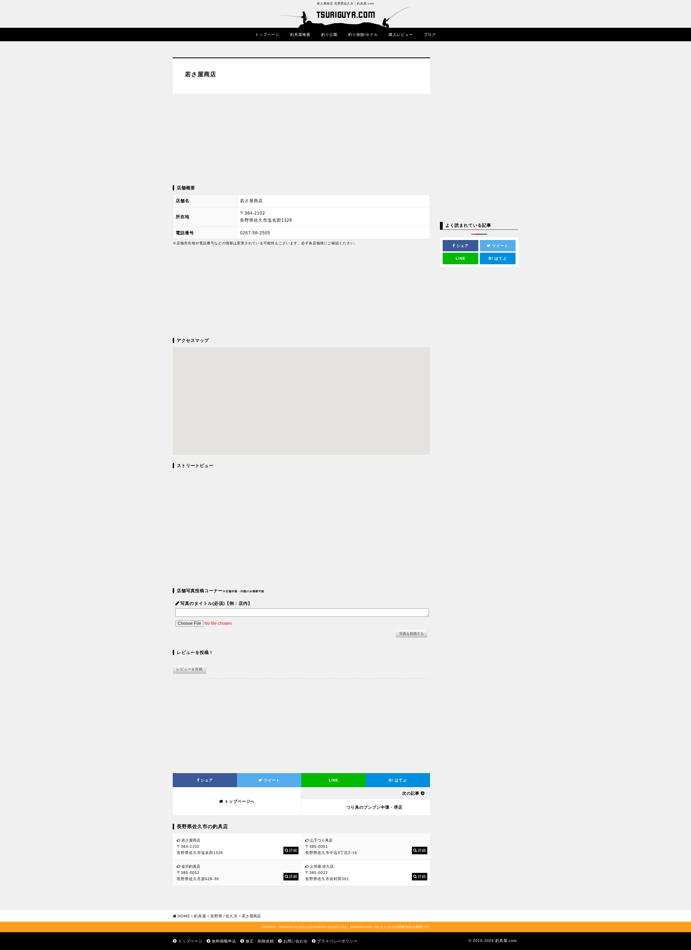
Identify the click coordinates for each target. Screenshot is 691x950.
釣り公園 (329, 34)
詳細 (293, 850)
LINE (333, 780)
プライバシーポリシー (337, 941)
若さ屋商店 (190, 840)
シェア (206, 780)
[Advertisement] (301, 139)
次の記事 (410, 793)
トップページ (267, 34)
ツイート (271, 780)
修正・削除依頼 (260, 941)
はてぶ (398, 780)
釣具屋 (200, 916)
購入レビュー (401, 34)
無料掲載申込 (224, 941)
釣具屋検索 (300, 34)
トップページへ (240, 801)
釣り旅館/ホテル (363, 34)
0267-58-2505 (255, 233)
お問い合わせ (295, 941)
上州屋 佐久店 (322, 866)
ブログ (430, 34)
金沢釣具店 (190, 866)
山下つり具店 (321, 840)
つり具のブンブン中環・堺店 (374, 807)
